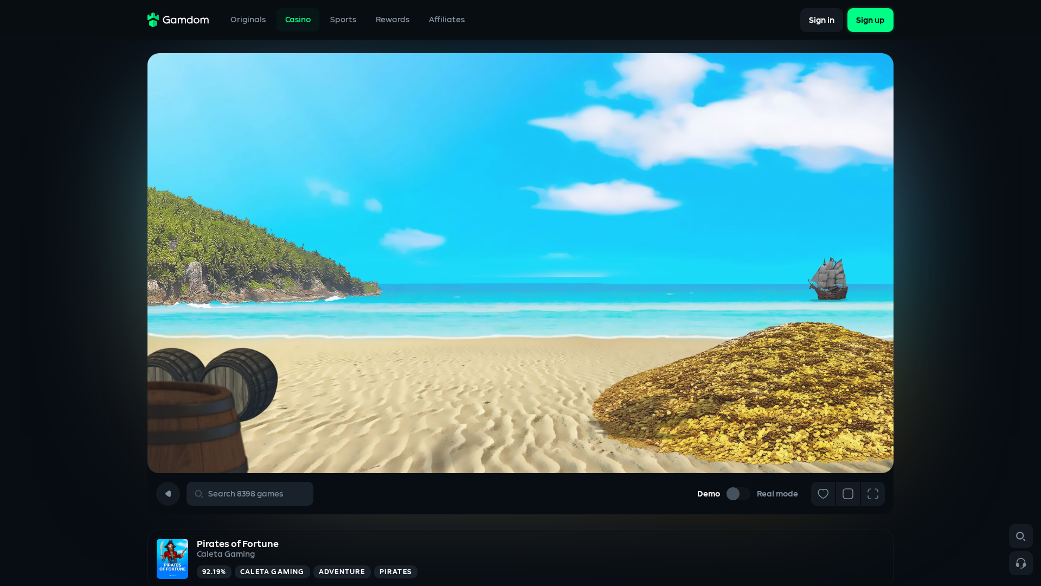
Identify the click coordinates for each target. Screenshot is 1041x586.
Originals (248, 19)
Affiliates (447, 19)
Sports (343, 19)
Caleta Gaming (226, 554)
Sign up (870, 19)
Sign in (821, 19)
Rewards (392, 19)
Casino (298, 19)
